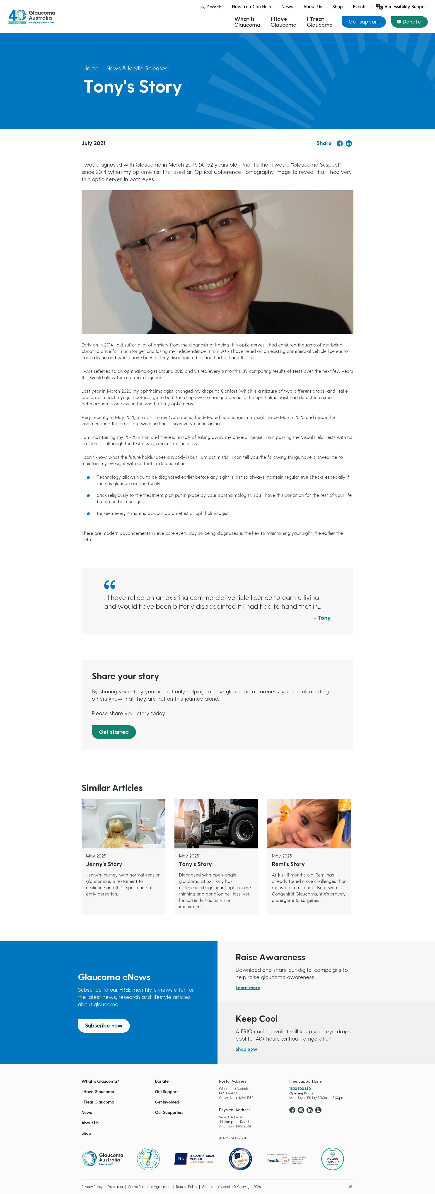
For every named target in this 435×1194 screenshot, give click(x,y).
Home (91, 68)
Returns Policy (186, 1187)
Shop (337, 7)
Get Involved (167, 1102)
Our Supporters (169, 1113)
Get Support (166, 1092)
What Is (247, 22)
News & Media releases (136, 68)
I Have (284, 22)
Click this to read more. (105, 802)
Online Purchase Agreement (149, 1187)
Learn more (248, 988)
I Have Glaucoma (98, 1092)
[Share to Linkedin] (349, 143)
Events (359, 7)
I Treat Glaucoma (98, 1102)
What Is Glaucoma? (100, 1081)
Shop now (246, 1049)
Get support (363, 22)
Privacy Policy (92, 1187)
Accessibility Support (406, 7)
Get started (114, 732)
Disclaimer (115, 1187)
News (287, 7)
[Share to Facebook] (340, 143)
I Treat (320, 22)
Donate (412, 22)
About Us (312, 7)
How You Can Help (251, 7)
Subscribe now (104, 1026)
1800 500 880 (300, 1089)
